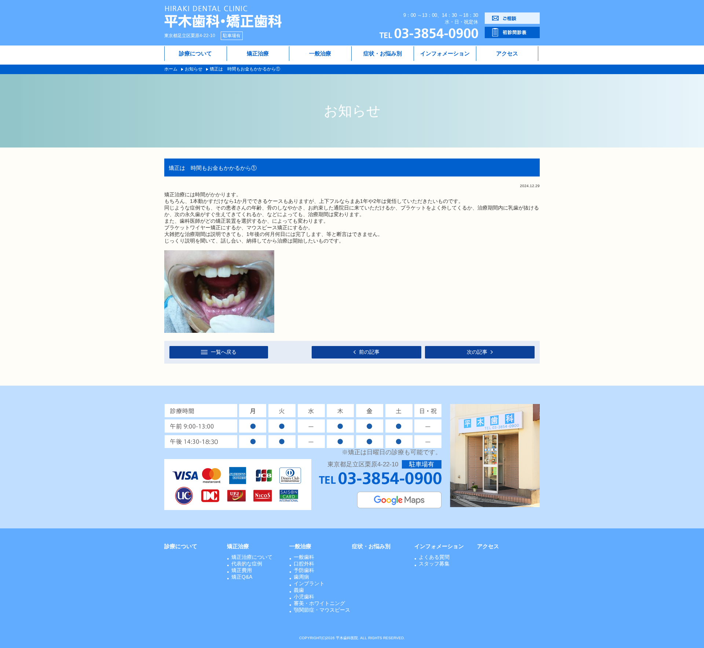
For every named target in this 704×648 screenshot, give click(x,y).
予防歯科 (304, 570)
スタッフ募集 (434, 564)
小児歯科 (304, 597)
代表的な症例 (246, 564)
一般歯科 (304, 557)
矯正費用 (241, 570)
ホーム (170, 69)
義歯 (299, 590)
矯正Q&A (241, 577)
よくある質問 (434, 557)
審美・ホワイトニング (319, 603)
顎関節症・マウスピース (322, 610)
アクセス (507, 53)
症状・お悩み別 (382, 53)
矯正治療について (251, 557)
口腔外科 (304, 564)
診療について (195, 53)
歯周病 (301, 577)
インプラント (309, 583)
